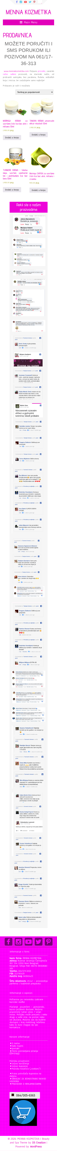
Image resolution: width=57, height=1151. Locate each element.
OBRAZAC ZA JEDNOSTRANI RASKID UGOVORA (28, 1080)
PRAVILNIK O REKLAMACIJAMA (26, 1084)
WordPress (36, 1146)
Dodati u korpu (12, 137)
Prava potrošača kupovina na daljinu (25, 1075)
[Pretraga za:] (40, 1)
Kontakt (15, 1048)
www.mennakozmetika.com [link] (16, 71)
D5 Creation (39, 1142)
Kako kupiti (17, 1046)
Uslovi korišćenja (20, 1063)
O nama (16, 1043)
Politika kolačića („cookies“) (26, 1068)
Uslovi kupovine (20, 1066)
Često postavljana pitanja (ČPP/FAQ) (24, 1052)
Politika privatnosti (19, 1061)
